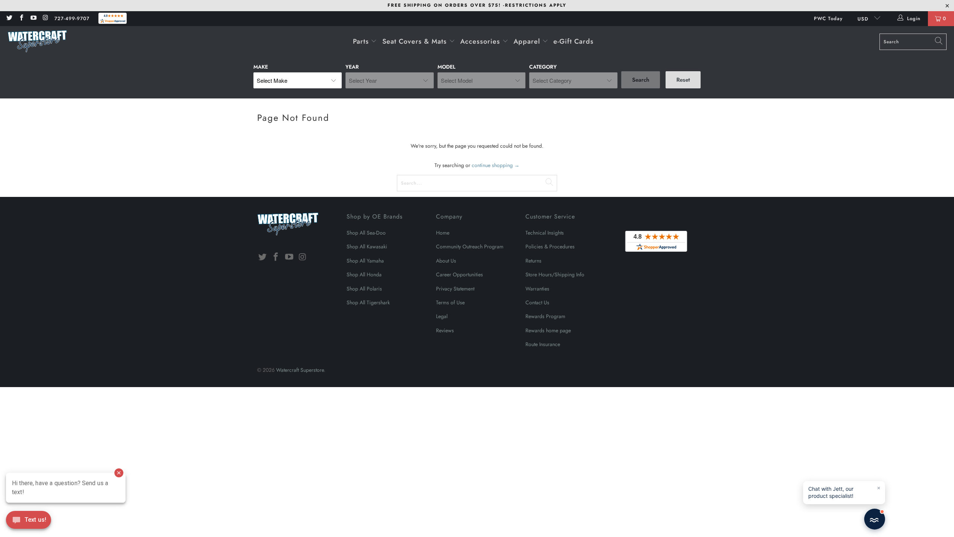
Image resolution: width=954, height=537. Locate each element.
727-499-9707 (71, 18)
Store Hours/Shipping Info (554, 274)
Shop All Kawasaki (367, 246)
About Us (446, 260)
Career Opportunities (459, 274)
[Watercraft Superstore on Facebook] (21, 18)
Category (543, 66)
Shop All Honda (364, 274)
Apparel (528, 41)
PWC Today (828, 18)
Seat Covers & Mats (415, 41)
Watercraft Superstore (300, 370)
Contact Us (537, 302)
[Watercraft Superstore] (37, 42)
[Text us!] (28, 521)
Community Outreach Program (469, 246)
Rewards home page (548, 330)
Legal (442, 316)
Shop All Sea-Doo (366, 232)
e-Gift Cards (573, 41)
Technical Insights (544, 232)
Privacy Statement (455, 288)
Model (446, 66)
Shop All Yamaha (365, 260)
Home (442, 232)
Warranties (537, 288)
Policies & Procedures (550, 246)
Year (352, 66)
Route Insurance (542, 344)
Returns (533, 260)
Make (260, 66)
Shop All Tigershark (368, 302)
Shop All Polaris (364, 288)
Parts (362, 41)
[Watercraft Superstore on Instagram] (45, 18)
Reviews (445, 330)
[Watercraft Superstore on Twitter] (9, 18)
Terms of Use (450, 302)
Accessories (481, 41)
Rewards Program (545, 316)
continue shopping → (495, 165)
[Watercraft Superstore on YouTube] (33, 18)
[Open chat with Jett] (874, 519)
